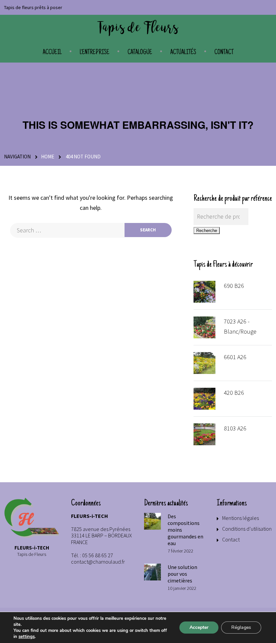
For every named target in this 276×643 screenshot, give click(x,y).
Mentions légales (240, 518)
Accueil (52, 52)
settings (27, 637)
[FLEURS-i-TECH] (138, 28)
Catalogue (140, 52)
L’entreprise (94, 52)
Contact (224, 52)
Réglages (241, 627)
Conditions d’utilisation (247, 528)
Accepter (198, 627)
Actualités (183, 52)
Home (47, 156)
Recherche (206, 230)
